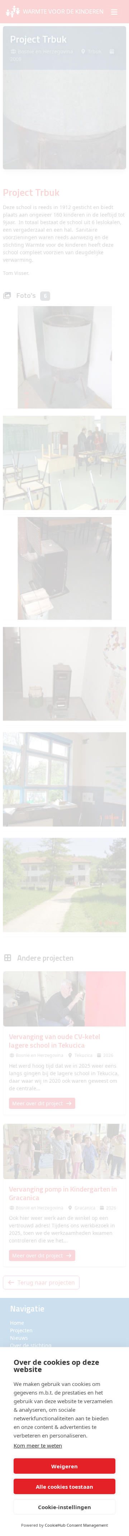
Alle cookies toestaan (64, 1486)
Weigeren (64, 1466)
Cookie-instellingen (64, 1507)
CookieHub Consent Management (76, 1525)
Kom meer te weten (38, 1445)
